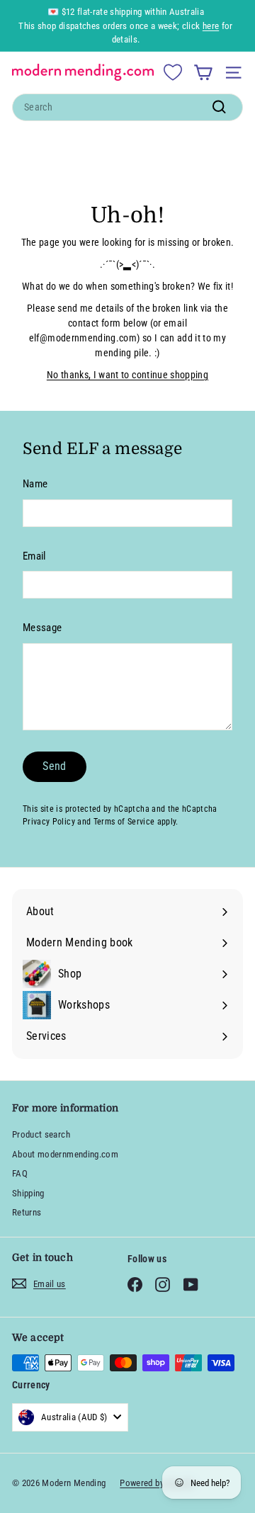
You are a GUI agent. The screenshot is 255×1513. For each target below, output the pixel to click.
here (211, 26)
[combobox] (127, 107)
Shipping (28, 1193)
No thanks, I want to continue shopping (127, 374)
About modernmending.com (65, 1154)
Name (35, 483)
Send (54, 766)
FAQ (20, 1173)
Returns (26, 1212)
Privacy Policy (49, 822)
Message (42, 627)
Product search (41, 1134)
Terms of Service (124, 822)
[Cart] (203, 73)
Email (34, 556)
